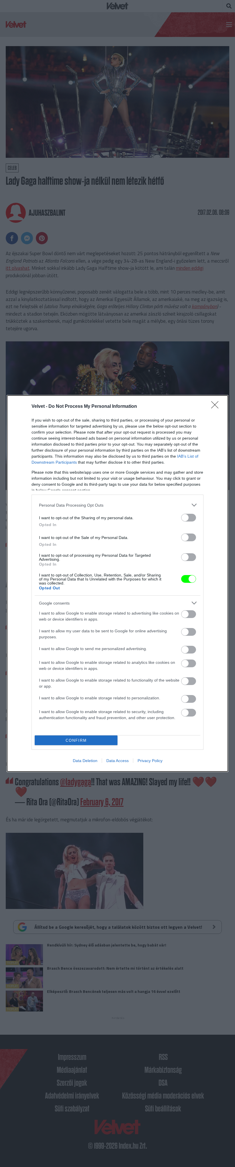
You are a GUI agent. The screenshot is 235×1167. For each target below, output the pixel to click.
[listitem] (117, 505)
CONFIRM (76, 740)
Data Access (117, 760)
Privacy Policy (150, 760)
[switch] (188, 517)
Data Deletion (85, 760)
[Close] (216, 406)
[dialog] (117, 583)
